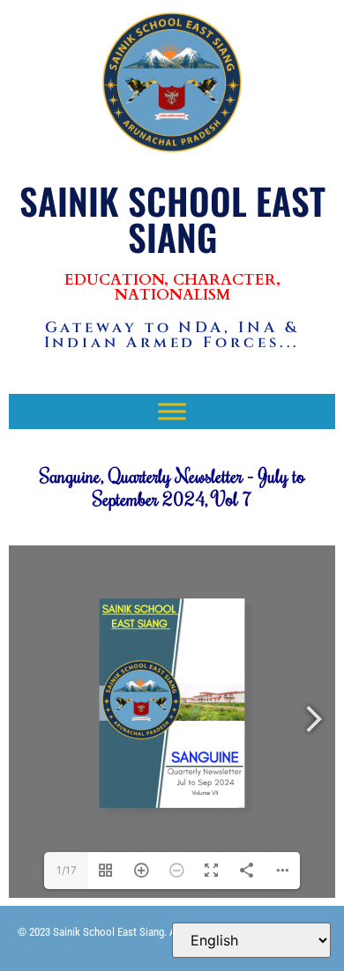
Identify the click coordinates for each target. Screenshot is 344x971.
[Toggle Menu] (172, 411)
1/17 (66, 870)
